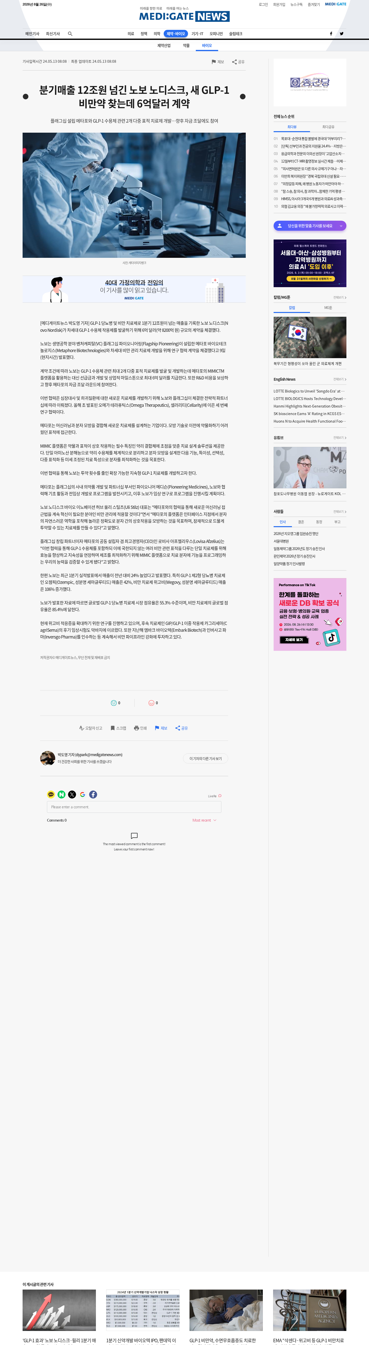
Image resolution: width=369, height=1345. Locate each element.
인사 (283, 521)
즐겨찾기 (314, 4)
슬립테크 (235, 33)
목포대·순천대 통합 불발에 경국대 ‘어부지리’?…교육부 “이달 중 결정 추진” (313, 138)
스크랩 (121, 728)
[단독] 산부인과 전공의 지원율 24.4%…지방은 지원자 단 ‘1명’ (313, 145)
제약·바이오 (176, 33)
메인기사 (32, 33)
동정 (319, 521)
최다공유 (328, 126)
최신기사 (53, 33)
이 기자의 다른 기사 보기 (206, 758)
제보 (220, 61)
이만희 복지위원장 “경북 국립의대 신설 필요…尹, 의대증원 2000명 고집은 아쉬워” (313, 176)
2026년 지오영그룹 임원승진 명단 (296, 533)
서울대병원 (281, 540)
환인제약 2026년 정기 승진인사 (294, 556)
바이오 (207, 45)
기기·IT (197, 33)
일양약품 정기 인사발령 (289, 563)
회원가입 (279, 4)
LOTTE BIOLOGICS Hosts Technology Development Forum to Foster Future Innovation (310, 398)
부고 (337, 521)
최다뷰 (291, 126)
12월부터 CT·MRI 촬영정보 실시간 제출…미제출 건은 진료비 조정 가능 (313, 161)
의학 (157, 33)
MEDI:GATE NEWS (184, 14)
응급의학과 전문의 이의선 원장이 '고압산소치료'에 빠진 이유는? (313, 153)
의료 (131, 33)
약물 (186, 45)
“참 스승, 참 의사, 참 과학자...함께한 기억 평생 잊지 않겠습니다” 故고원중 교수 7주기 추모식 (313, 191)
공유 (241, 61)
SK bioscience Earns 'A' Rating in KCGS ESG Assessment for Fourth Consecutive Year (310, 413)
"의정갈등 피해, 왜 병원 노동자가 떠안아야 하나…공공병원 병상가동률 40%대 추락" (313, 183)
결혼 (301, 521)
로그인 (263, 4)
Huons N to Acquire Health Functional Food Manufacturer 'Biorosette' (310, 421)
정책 (144, 33)
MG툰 (328, 307)
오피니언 (216, 33)
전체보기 (338, 297)
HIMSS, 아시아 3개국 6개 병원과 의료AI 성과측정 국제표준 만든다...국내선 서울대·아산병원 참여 (313, 198)
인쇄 (143, 728)
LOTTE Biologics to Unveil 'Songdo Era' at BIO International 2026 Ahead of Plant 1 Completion (310, 390)
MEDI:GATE (335, 4)
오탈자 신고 (93, 728)
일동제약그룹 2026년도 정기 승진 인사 (299, 548)
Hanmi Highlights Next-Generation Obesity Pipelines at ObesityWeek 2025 (310, 406)
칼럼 (292, 307)
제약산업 (163, 45)
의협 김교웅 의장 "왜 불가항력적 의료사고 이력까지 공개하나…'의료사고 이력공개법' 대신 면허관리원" (313, 206)
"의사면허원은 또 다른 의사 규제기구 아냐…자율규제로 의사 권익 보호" (313, 168)
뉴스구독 (296, 4)
